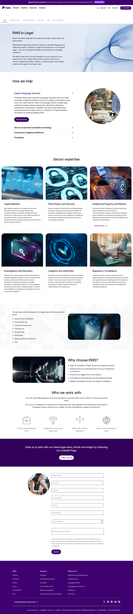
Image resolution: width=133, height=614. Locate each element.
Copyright (43, 610)
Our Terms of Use (32, 610)
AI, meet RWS (17, 590)
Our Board (43, 583)
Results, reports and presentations (51, 594)
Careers (15, 575)
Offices (15, 583)
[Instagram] (119, 602)
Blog (48, 20)
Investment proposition (47, 579)
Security (58, 610)
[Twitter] (104, 602)
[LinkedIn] (108, 602)
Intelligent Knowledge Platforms (78, 575)
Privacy (50, 610)
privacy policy (56, 546)
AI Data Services (73, 579)
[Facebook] (111, 602)
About (14, 586)
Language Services (14, 20)
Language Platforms (74, 583)
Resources (41, 20)
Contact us (16, 579)
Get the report (99, 2)
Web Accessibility (114, 610)
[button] (6, 7)
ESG (14, 594)
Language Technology (29, 20)
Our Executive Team (46, 586)
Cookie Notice (102, 610)
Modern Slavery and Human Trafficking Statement (79, 610)
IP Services (71, 594)
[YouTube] (115, 602)
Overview (43, 575)
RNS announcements (47, 590)
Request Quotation (58, 20)
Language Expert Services (76, 586)
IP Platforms (71, 590)
